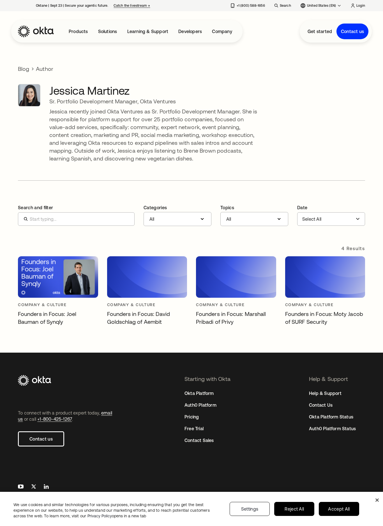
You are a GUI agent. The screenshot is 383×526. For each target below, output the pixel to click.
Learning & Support (148, 31)
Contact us (352, 31)
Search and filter (35, 207)
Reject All (294, 508)
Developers (190, 31)
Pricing (191, 416)
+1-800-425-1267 (54, 419)
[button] (177, 215)
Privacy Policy (116, 516)
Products (78, 31)
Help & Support (325, 393)
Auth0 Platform (200, 405)
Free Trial (194, 428)
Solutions (107, 31)
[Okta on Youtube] (21, 487)
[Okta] (36, 31)
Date (302, 207)
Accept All (339, 508)
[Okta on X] (33, 487)
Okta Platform (199, 393)
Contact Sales (199, 440)
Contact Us (321, 405)
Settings (250, 508)
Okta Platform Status (331, 416)
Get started (320, 31)
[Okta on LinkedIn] (46, 487)
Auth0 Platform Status (332, 428)
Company (222, 31)
